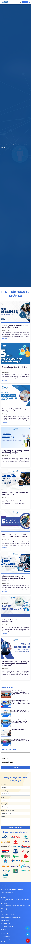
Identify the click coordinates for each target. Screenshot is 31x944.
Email (2, 797)
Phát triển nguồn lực (5, 923)
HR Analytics (3, 929)
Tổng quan (3, 911)
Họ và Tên (4, 784)
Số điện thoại (5, 791)
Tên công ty (4, 804)
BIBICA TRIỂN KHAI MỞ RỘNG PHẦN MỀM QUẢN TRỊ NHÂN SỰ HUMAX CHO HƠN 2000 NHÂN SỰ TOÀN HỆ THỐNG (20, 702)
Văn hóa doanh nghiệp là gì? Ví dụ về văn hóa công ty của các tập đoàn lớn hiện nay (15, 663)
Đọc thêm (4, 338)
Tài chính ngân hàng (5, 939)
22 (19, 685)
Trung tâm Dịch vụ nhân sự (7, 926)
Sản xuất (3, 941)
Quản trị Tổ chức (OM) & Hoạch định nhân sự (11, 917)
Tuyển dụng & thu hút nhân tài (7, 914)
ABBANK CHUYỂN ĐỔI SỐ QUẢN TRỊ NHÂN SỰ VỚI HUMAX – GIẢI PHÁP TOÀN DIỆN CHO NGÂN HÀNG (19, 721)
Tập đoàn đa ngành (5, 936)
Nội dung (3, 816)
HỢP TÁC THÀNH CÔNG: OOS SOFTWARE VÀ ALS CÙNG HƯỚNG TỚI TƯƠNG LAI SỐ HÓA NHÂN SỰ (20, 712)
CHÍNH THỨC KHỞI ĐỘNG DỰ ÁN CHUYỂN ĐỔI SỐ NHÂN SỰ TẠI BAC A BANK (20, 741)
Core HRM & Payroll (5, 920)
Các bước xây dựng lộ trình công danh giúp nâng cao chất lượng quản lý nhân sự (14, 578)
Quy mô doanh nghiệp (7, 810)
